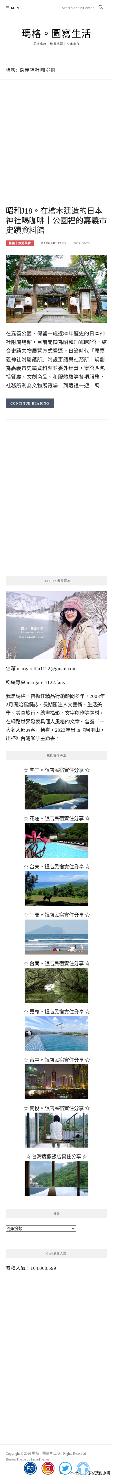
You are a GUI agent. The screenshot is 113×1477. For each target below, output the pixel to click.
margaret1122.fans (45, 682)
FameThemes (40, 1459)
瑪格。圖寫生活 (56, 34)
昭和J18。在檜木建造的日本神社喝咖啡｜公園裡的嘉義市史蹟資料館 (56, 221)
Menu (17, 7)
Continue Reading (30, 403)
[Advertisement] (56, 149)
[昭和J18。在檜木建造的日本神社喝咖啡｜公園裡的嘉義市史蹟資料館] (56, 288)
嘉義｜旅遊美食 (20, 243)
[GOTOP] (83, 1468)
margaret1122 (54, 243)
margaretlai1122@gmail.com (46, 668)
